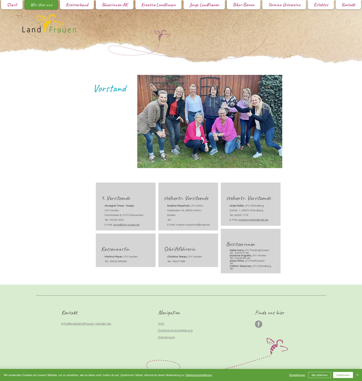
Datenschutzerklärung (199, 375)
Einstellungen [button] (297, 375)
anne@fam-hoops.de (126, 225)
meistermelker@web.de (253, 220)
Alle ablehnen (319, 375)
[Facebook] (258, 324)
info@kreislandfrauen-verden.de (86, 324)
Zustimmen (343, 375)
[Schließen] (357, 375)
